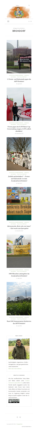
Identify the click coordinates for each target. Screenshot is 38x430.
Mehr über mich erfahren (14, 368)
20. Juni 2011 (19, 325)
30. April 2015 (19, 83)
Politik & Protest (22, 77)
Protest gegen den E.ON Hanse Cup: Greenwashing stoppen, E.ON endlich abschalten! (19, 129)
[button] (8, 21)
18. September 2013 (19, 133)
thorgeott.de (19, 424)
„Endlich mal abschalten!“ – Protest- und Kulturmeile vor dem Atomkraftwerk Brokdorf (19, 178)
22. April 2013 (19, 183)
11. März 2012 (19, 278)
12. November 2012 (19, 230)
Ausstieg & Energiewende (16, 75)
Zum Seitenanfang (26, 426)
